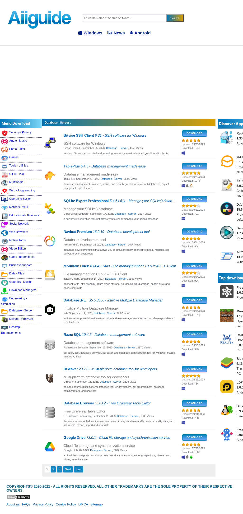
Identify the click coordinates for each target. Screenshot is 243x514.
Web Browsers (18, 232)
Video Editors (18, 248)
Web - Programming (22, 190)
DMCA (83, 504)
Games (14, 157)
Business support (20, 265)
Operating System (20, 198)
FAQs (26, 504)
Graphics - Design (21, 281)
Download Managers (22, 290)
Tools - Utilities (18, 165)
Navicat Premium (107, 232)
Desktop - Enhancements (11, 329)
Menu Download (16, 123)
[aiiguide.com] (40, 8)
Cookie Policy (66, 504)
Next (68, 469)
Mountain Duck (120, 266)
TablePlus (105, 166)
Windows (93, 33)
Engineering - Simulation (14, 301)
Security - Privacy (20, 132)
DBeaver (110, 369)
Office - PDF (17, 174)
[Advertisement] (121, 81)
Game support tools (21, 257)
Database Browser (107, 403)
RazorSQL (104, 335)
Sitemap (96, 504)
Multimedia (16, 182)
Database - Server (21, 310)
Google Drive (117, 438)
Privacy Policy (43, 504)
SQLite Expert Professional (121, 201)
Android (142, 33)
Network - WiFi (18, 207)
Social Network (19, 223)
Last (79, 469)
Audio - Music (18, 140)
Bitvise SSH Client (105, 135)
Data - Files (16, 273)
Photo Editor (17, 149)
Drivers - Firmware (21, 318)
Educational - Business (24, 215)
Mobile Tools (17, 240)
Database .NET (113, 300)
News (119, 33)
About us (13, 504)
